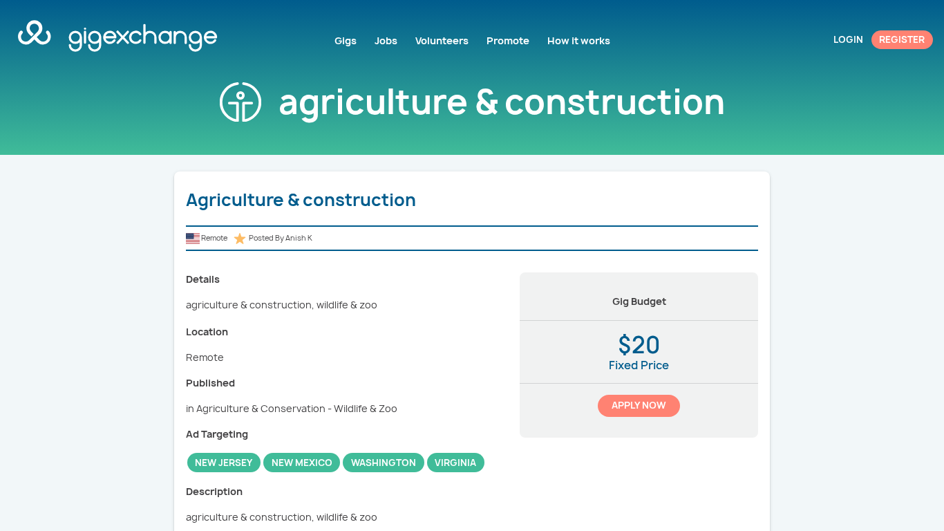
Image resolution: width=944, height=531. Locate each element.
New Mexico (302, 462)
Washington (383, 462)
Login (848, 39)
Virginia (455, 462)
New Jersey (223, 462)
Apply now (639, 405)
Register (902, 39)
